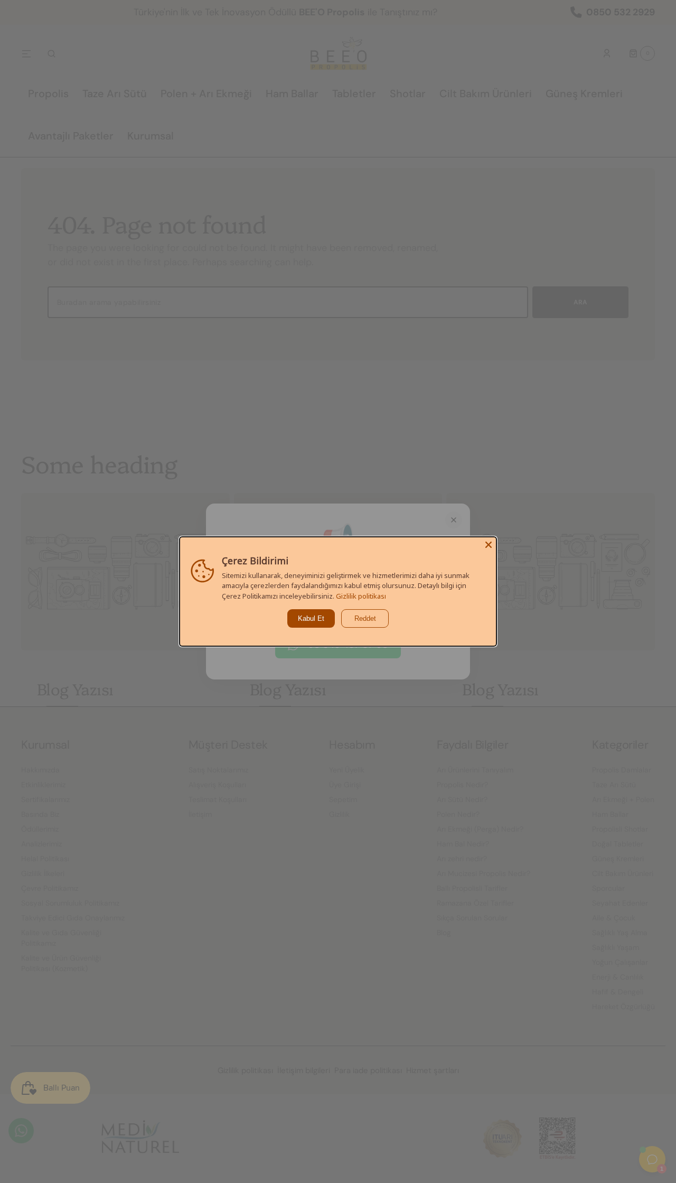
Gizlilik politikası (361, 596)
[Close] (488, 544)
